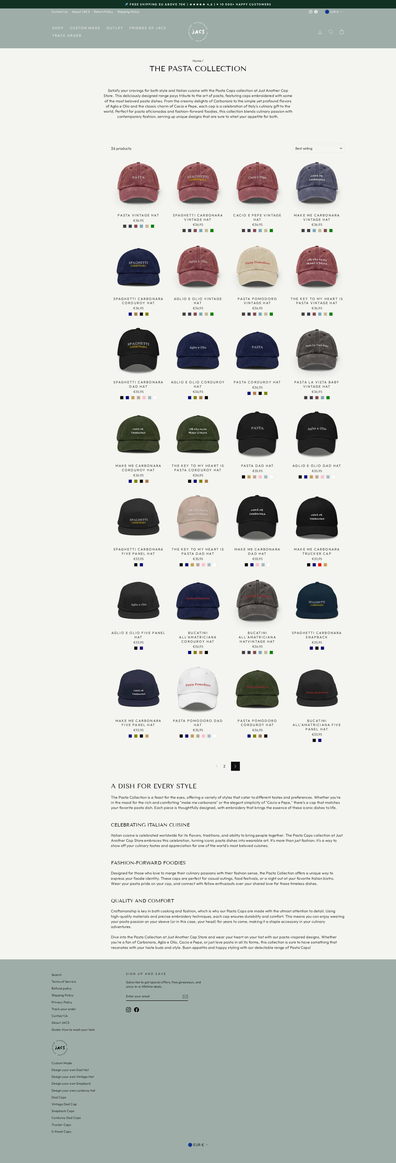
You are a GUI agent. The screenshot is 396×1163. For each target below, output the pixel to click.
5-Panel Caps (61, 1131)
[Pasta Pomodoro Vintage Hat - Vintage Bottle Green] (271, 314)
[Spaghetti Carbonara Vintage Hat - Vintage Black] (184, 231)
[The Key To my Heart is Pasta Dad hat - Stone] (198, 565)
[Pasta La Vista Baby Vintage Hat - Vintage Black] (306, 398)
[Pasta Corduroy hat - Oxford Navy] (249, 393)
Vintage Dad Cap (64, 1104)
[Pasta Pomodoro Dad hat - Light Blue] (209, 736)
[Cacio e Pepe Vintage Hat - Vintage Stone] (266, 231)
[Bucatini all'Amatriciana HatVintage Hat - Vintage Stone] (266, 652)
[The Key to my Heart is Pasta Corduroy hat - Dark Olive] (201, 481)
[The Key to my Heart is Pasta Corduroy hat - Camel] (206, 481)
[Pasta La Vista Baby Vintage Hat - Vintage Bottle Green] (328, 398)
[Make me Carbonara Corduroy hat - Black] (141, 481)
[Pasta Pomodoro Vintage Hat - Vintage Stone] (266, 314)
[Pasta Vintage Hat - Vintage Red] (136, 226)
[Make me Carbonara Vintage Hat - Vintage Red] (325, 231)
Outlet (115, 28)
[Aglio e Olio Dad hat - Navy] (306, 477)
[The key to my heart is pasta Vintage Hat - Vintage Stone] (325, 314)
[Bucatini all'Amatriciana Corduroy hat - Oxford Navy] (190, 652)
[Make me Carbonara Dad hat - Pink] (257, 565)
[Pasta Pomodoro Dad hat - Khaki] (192, 736)
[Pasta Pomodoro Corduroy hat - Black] (266, 736)
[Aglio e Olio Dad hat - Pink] (322, 477)
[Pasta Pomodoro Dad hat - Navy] (187, 736)
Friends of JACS (148, 28)
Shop (58, 28)
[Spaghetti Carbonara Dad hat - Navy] (127, 398)
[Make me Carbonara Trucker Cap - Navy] (314, 565)
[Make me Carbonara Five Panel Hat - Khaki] (147, 736)
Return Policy (103, 12)
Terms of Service (64, 982)
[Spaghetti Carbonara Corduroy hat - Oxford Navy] (130, 314)
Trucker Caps (61, 1125)
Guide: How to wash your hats (73, 1030)
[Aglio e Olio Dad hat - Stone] (317, 477)
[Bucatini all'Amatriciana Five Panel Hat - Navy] (320, 740)
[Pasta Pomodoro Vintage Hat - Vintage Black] (243, 314)
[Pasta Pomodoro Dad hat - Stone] (198, 736)
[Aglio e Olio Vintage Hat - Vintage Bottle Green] (212, 314)
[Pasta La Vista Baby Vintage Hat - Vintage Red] (317, 398)
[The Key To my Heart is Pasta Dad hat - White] (215, 565)
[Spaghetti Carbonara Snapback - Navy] (322, 648)
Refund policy (62, 988)
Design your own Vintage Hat (73, 1077)
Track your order (64, 1009)
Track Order (67, 35)
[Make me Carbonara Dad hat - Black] (246, 565)
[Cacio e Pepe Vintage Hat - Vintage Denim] (249, 231)
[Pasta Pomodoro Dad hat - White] (215, 736)
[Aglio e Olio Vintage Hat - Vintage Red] (195, 314)
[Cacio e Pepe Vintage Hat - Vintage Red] (255, 231)
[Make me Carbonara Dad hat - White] (269, 565)
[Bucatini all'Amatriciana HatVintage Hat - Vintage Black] (243, 652)
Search (57, 975)
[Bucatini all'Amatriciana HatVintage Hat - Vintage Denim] (249, 652)
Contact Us (60, 12)
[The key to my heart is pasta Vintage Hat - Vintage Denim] (309, 314)
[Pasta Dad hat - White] (271, 477)
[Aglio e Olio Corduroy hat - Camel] (201, 398)
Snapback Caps (63, 1111)
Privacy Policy (62, 1002)
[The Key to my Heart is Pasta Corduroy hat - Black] (190, 481)
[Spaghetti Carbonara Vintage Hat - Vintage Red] (195, 231)
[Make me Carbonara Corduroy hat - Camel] (147, 481)
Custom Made (85, 28)
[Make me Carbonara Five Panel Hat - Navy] (130, 736)
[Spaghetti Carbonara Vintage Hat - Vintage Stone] (206, 231)
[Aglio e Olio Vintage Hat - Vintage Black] (184, 314)
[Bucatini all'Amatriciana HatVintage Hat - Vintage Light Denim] (260, 652)
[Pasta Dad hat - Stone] (255, 477)
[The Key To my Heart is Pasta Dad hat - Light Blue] (209, 565)
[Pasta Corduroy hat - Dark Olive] (266, 393)
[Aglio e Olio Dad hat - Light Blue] (328, 477)
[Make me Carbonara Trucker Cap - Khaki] (325, 565)
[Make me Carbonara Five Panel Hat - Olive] (136, 736)
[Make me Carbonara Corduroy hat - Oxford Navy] (130, 481)
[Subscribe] (185, 996)
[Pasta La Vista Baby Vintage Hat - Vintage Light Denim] (322, 398)
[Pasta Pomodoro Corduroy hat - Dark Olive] (255, 736)
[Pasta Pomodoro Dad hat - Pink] (203, 736)
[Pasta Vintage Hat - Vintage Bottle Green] (152, 226)
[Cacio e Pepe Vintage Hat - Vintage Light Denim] (260, 231)
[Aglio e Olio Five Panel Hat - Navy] (141, 648)
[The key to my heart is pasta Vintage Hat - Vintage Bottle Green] (331, 314)
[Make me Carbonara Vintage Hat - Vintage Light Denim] (314, 231)
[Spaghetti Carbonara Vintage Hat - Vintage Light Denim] (201, 231)
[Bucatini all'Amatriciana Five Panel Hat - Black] (314, 740)
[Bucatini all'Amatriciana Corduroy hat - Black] (206, 652)
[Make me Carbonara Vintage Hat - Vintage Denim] (309, 231)
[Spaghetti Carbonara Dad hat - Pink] (144, 398)
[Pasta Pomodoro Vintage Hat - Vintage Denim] (249, 314)
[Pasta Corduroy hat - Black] (260, 393)
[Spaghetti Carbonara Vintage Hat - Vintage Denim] (190, 231)
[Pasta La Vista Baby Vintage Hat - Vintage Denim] (311, 398)
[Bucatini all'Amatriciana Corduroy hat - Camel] (201, 652)
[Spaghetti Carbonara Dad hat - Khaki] (133, 398)
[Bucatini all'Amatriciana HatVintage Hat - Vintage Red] (255, 652)
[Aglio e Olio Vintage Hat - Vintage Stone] (206, 314)
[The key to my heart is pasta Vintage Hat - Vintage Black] (303, 314)
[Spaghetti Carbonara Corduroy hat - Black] (141, 314)
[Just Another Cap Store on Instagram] (128, 1009)
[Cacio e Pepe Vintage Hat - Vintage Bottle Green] (271, 231)
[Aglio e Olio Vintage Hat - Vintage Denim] (190, 314)
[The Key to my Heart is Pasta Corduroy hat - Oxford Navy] (195, 481)
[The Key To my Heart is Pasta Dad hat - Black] (181, 565)
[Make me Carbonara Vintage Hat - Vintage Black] (303, 231)
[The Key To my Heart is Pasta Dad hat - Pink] (203, 565)
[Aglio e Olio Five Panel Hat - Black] (136, 648)
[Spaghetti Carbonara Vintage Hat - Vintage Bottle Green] (212, 231)
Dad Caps (59, 1097)
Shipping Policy (128, 12)
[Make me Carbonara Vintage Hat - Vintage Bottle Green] (331, 231)
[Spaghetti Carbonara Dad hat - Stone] (138, 398)
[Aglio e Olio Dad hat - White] (334, 477)
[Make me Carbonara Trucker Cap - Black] (309, 565)
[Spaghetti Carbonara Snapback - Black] (317, 648)
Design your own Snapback (71, 1083)
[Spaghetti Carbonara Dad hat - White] (155, 398)
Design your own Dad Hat (70, 1070)
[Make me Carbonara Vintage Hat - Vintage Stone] (320, 231)
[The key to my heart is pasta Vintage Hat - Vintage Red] (314, 314)
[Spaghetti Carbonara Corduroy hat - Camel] (136, 314)
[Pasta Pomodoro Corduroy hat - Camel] (260, 736)
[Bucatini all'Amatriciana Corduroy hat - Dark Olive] (195, 652)
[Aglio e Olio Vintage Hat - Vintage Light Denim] (201, 314)
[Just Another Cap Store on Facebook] (136, 1009)
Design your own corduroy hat (73, 1090)
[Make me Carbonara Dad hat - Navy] (252, 565)
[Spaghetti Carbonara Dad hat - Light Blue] (150, 398)
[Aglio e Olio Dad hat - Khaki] (311, 477)
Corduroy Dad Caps (66, 1118)
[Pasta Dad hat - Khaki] (249, 477)
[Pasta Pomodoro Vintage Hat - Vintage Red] (255, 314)
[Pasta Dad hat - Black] (243, 477)
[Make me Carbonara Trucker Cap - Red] (320, 565)
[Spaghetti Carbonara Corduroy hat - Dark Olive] (147, 314)
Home (197, 61)
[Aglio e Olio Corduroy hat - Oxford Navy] (190, 398)
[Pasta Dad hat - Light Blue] (266, 477)
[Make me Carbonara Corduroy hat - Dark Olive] (136, 481)
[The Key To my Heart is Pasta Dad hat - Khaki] (192, 565)
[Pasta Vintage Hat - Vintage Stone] (147, 226)
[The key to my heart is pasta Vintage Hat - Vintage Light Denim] (320, 314)
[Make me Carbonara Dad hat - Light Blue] (263, 565)
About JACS (81, 12)
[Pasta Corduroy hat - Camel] (255, 393)
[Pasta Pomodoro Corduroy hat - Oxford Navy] (249, 736)
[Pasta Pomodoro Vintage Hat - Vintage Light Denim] (260, 314)
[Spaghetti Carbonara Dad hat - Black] (122, 398)
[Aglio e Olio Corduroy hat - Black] (206, 398)
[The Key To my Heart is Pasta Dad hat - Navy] (187, 565)
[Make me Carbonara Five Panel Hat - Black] (141, 736)
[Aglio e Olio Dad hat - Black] (300, 477)
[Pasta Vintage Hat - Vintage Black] (125, 226)
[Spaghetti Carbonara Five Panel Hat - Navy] (141, 565)
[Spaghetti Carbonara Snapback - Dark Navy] (311, 648)
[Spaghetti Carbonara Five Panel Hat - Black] (136, 565)
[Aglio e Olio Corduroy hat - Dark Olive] (195, 398)
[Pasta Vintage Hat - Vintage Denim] (130, 226)
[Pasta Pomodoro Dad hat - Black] (181, 736)
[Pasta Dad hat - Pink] (260, 477)
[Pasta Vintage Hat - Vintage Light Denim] (141, 226)
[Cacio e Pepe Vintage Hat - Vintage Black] (243, 231)
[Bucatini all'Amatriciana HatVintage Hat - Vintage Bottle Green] (271, 652)
